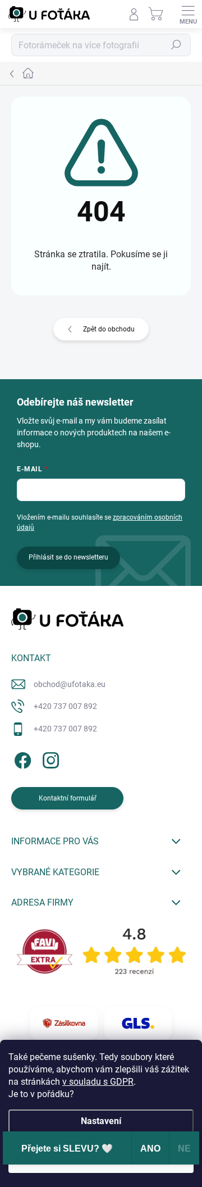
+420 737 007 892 (65, 706)
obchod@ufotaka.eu (69, 684)
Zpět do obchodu (109, 329)
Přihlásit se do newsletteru (68, 557)
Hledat (176, 45)
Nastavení (101, 1121)
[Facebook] (21, 758)
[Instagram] (49, 758)
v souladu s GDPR (98, 1081)
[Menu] (188, 14)
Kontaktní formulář (68, 798)
